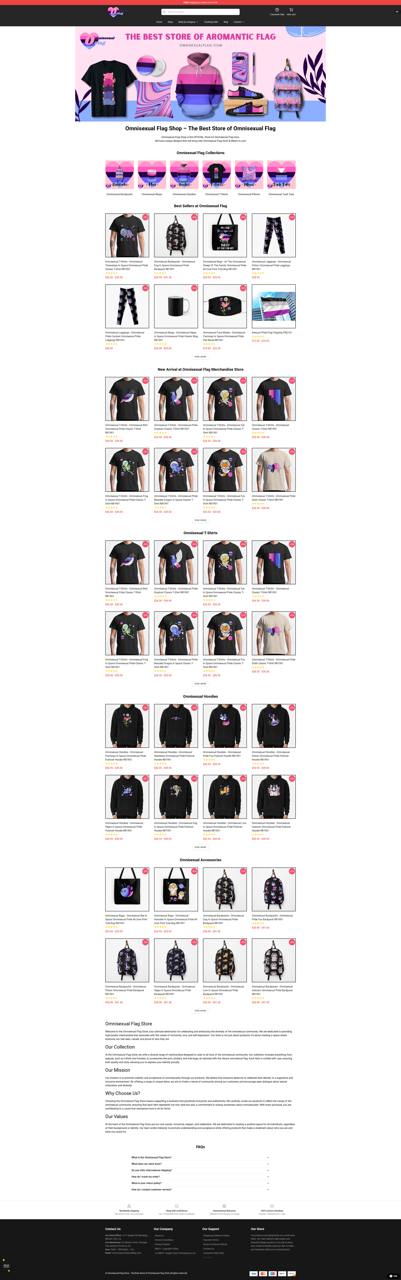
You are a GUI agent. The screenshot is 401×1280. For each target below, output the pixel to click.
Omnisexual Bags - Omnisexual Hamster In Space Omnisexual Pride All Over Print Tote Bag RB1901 (175, 919)
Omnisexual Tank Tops (281, 194)
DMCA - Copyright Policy (166, 1248)
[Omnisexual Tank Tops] (281, 174)
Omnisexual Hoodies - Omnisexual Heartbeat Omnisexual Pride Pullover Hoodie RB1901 (174, 756)
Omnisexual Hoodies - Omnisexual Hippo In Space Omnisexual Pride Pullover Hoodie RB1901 (124, 827)
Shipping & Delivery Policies (216, 1235)
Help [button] (395, 1276)
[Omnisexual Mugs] (152, 174)
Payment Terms (211, 1240)
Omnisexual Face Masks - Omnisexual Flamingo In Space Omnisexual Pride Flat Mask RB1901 (224, 336)
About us (159, 1235)
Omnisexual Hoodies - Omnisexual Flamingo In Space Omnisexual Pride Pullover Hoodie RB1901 (125, 756)
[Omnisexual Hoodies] (184, 174)
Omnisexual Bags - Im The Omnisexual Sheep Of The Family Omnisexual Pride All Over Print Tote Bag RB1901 (224, 265)
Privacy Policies (162, 1244)
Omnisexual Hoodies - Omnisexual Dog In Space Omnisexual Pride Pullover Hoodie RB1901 (175, 827)
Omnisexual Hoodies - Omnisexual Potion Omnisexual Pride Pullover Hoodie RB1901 (271, 756)
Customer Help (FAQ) (213, 1253)
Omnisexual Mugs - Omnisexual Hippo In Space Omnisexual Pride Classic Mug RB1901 (176, 336)
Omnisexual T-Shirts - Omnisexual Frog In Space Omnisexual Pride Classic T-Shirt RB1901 (126, 500)
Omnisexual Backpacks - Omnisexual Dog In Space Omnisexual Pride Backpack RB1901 (174, 265)
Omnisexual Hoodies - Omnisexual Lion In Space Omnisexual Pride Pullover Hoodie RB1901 (224, 827)
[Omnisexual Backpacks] (119, 174)
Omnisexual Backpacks (120, 194)
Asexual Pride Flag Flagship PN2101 (272, 332)
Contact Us (208, 1248)
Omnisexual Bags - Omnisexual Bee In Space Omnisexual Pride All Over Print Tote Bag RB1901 (126, 919)
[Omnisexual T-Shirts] (216, 174)
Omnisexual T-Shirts (216, 194)
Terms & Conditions (164, 1240)
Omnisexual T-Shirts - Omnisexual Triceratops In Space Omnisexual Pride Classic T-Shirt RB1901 (126, 265)
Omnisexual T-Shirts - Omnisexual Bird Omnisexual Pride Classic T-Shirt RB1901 (126, 429)
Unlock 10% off (6, 1266)
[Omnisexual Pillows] (249, 174)
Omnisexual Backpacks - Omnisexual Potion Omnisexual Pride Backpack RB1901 (125, 990)
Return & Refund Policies (215, 1244)
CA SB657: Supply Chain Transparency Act (175, 1253)
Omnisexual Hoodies (184, 194)
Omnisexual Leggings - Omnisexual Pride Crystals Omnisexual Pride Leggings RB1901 (124, 336)
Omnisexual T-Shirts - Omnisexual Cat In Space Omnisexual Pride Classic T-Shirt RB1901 (224, 429)
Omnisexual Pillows (249, 194)
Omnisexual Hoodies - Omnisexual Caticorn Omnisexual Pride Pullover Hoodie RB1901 (271, 827)
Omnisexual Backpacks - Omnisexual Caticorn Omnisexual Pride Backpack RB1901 (272, 990)
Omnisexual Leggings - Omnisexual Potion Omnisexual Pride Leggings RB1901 (271, 265)
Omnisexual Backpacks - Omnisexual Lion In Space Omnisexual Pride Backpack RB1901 (223, 990)
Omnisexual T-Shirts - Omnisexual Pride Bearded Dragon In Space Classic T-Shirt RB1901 (176, 500)
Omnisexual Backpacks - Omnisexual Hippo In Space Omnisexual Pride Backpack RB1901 (174, 990)
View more (201, 357)
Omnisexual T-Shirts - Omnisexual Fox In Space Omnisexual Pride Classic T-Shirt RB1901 (224, 500)
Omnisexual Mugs (152, 194)
